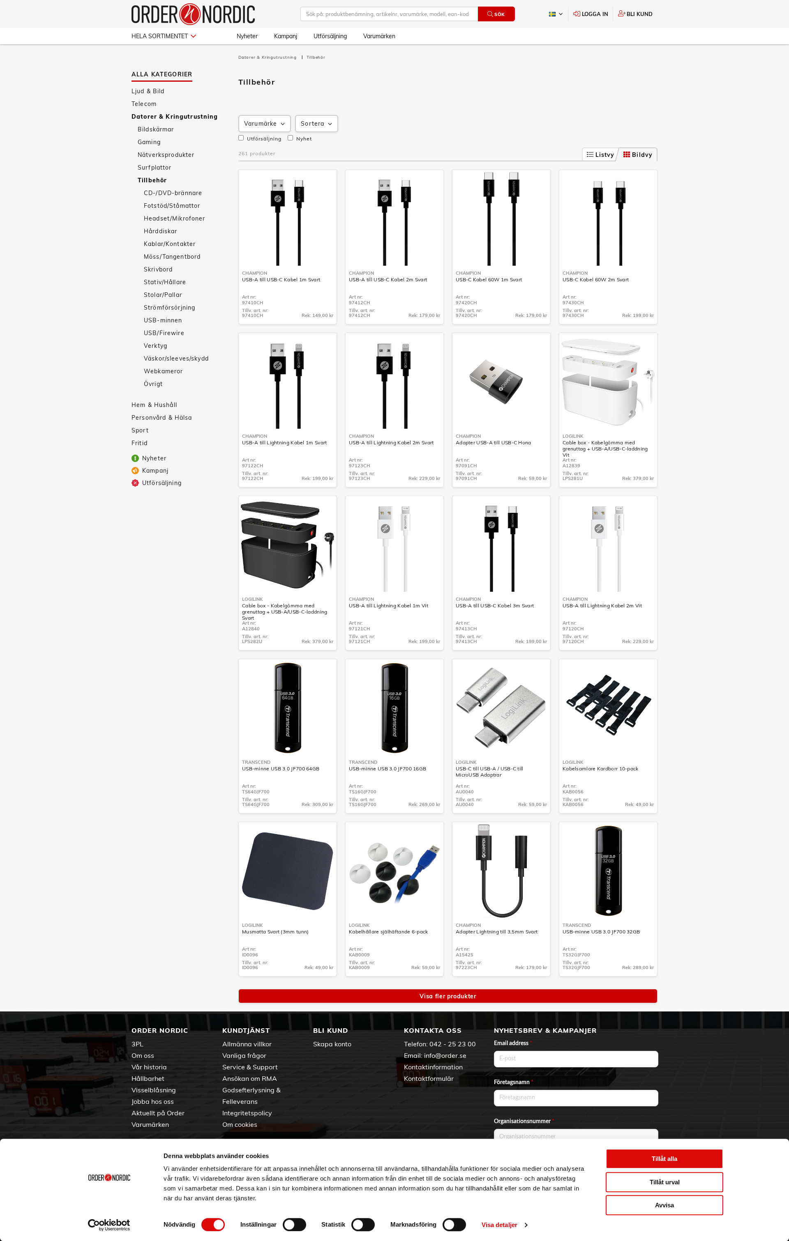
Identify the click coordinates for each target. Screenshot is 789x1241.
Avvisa (664, 1205)
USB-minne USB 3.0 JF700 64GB (280, 768)
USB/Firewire (164, 333)
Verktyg (155, 345)
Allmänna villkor (247, 1044)
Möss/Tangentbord (172, 256)
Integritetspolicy (247, 1113)
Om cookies (239, 1124)
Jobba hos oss (153, 1101)
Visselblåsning (154, 1090)
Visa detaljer (499, 1224)
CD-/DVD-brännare (173, 193)
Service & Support (250, 1067)
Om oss (143, 1055)
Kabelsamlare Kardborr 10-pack (601, 768)
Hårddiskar (160, 231)
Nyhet (303, 139)
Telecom (144, 104)
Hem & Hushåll (154, 405)
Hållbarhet (148, 1078)
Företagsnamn (513, 1082)
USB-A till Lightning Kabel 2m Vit (602, 605)
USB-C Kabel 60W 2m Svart (596, 279)
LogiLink (573, 436)
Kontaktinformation (433, 1067)
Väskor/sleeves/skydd (176, 358)
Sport (140, 430)
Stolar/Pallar (163, 295)
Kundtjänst (246, 1030)
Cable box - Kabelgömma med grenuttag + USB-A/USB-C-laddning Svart (285, 611)
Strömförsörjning (169, 307)
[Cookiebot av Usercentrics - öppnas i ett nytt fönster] (109, 1225)
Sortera (312, 123)
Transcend (256, 762)
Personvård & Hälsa (162, 417)
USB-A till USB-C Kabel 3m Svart (495, 605)
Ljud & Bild (148, 91)
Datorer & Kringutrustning (175, 116)
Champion (254, 273)
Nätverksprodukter (166, 155)
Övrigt (153, 384)
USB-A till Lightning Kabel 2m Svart (391, 442)
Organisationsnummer (524, 1121)
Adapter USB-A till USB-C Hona (493, 442)
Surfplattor (155, 167)
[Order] (193, 14)
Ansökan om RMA (249, 1078)
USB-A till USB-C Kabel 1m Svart (281, 279)
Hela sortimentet (160, 36)
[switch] (294, 1224)
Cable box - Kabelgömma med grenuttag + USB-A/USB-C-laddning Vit (605, 448)
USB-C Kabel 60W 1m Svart (489, 279)
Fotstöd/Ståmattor (172, 205)
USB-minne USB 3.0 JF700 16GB (387, 768)
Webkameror (163, 371)
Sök (499, 14)
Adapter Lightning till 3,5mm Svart (497, 931)
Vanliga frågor (244, 1055)
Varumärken (379, 36)
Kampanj (285, 36)
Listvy (605, 155)
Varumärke (260, 123)
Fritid (140, 443)
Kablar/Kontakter (170, 244)
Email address (513, 1043)
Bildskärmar (156, 129)
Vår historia (149, 1067)
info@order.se (445, 1055)
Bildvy (642, 155)
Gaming (149, 142)
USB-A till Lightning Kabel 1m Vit (388, 605)
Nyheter (247, 36)
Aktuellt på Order (158, 1113)
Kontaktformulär (429, 1078)
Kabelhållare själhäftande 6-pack (388, 931)
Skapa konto (332, 1044)
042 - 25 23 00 (452, 1044)
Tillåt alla (664, 1158)
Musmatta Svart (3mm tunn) (275, 931)
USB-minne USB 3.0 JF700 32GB (601, 931)
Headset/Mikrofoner (174, 218)
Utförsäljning (330, 36)
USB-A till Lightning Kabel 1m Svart (284, 442)
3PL (137, 1044)
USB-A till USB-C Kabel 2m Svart (388, 279)
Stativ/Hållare (165, 282)
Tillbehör (152, 180)
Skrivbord (158, 269)
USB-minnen (163, 320)
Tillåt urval (665, 1182)
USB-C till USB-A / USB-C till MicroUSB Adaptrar (490, 771)
